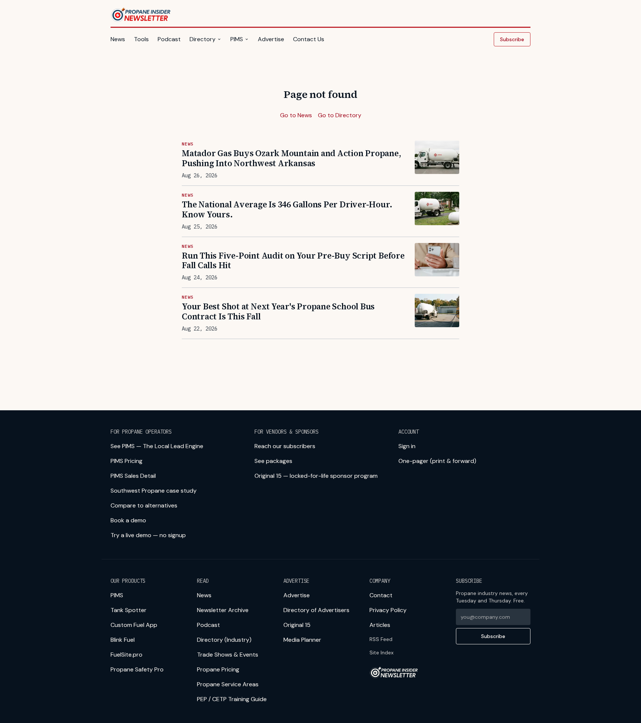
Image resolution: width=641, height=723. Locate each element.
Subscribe (512, 39)
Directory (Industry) (224, 640)
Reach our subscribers (284, 446)
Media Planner (302, 640)
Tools (141, 39)
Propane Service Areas (228, 684)
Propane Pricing (218, 669)
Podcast (169, 39)
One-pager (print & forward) (437, 461)
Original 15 (296, 625)
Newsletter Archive (223, 610)
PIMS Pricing (126, 461)
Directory (203, 39)
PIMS (236, 39)
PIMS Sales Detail (133, 476)
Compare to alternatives (144, 505)
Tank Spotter (129, 610)
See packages (273, 461)
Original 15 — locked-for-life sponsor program (316, 476)
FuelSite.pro (126, 654)
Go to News (296, 115)
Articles (379, 625)
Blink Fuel (123, 640)
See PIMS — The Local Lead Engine (157, 446)
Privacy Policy (388, 610)
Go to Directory (339, 115)
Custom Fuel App (134, 625)
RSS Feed (380, 639)
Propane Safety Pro (137, 669)
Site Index (381, 652)
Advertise (271, 39)
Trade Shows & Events (227, 654)
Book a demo (128, 520)
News (118, 39)
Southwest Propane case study (154, 490)
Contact (380, 595)
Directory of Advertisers (316, 610)
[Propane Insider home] (141, 14)
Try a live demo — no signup (148, 535)
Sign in (406, 446)
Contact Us (308, 39)
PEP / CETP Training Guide (232, 699)
